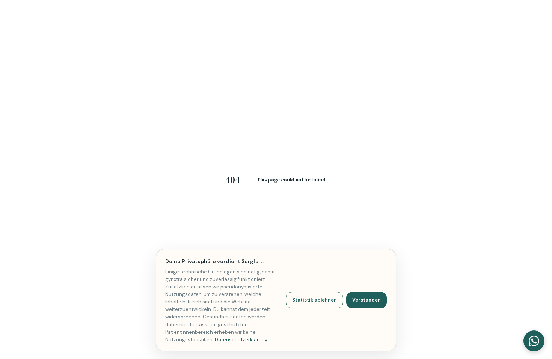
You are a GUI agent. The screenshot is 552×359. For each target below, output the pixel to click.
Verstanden (366, 300)
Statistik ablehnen (314, 300)
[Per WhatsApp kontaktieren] (533, 340)
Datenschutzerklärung (241, 339)
